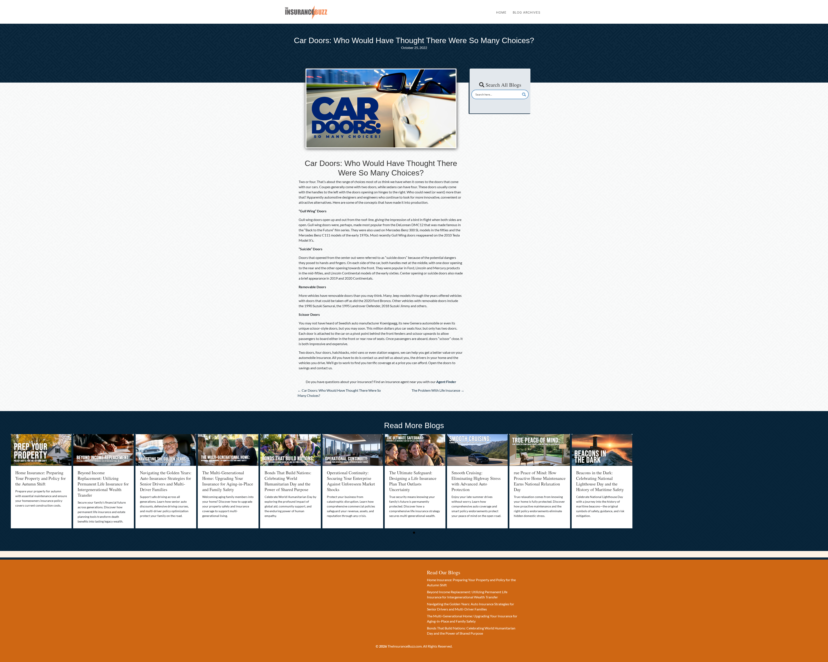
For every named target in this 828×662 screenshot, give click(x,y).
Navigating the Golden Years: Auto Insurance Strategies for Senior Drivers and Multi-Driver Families (165, 481)
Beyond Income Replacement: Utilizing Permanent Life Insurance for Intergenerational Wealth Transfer (103, 484)
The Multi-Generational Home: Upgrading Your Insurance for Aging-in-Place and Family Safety (227, 481)
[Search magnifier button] (524, 94)
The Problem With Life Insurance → (438, 390)
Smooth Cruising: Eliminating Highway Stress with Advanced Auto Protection (476, 481)
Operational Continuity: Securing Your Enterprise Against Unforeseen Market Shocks (351, 481)
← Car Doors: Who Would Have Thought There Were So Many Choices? (339, 393)
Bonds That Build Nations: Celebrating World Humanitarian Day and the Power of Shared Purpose (288, 481)
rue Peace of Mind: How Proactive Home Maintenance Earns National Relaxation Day (540, 481)
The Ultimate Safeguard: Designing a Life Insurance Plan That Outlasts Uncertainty (412, 481)
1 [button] (414, 533)
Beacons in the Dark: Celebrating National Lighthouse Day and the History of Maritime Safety (600, 481)
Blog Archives (526, 12)
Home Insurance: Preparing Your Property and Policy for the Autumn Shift (40, 478)
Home (501, 12)
